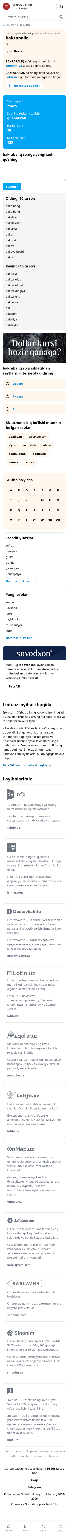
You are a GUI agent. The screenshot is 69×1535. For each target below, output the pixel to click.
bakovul (11, 246)
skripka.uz (32, 1451)
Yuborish (12, 187)
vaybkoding (13, 619)
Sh (50, 520)
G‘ (42, 520)
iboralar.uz (26, 1456)
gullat (9, 557)
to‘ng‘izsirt (13, 551)
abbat (47, 445)
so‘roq (10, 545)
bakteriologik (15, 285)
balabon (11, 314)
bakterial (12, 274)
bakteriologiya (15, 291)
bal (8, 308)
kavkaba (11, 608)
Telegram (34, 1487)
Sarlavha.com (12, 754)
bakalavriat (13, 223)
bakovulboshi (15, 252)
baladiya (11, 319)
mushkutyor (14, 625)
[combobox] (34, 17)
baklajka (11, 229)
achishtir (29, 445)
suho (9, 631)
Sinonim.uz (14, 66)
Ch (58, 520)
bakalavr (11, 217)
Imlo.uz (29, 750)
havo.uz (53, 1456)
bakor (10, 234)
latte (9, 614)
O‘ (34, 520)
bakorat (11, 240)
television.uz (57, 1451)
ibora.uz (9, 1451)
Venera (14, 462)
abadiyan (15, 437)
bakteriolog (13, 279)
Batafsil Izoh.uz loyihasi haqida (25, 765)
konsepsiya (13, 574)
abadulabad (17, 454)
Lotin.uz (11, 77)
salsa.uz (20, 1451)
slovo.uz (44, 1451)
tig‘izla (10, 563)
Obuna (15, 1504)
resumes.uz (41, 1456)
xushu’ (10, 602)
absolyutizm (38, 437)
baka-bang (13, 206)
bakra (9, 257)
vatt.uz (15, 1456)
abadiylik (39, 454)
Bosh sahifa (8, 25)
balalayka (12, 325)
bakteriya (12, 302)
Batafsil (14, 686)
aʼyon (12, 445)
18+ (55, 1504)
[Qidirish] (61, 17)
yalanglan (12, 568)
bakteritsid (13, 297)
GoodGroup (33, 1504)
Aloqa (34, 1480)
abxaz (30, 462)
